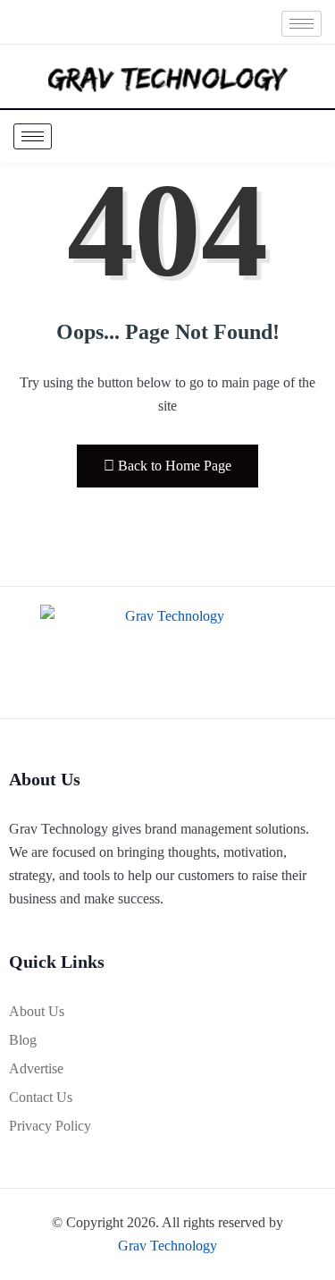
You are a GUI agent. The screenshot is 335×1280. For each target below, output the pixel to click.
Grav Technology (167, 1245)
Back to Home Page (174, 465)
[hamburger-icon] (301, 24)
